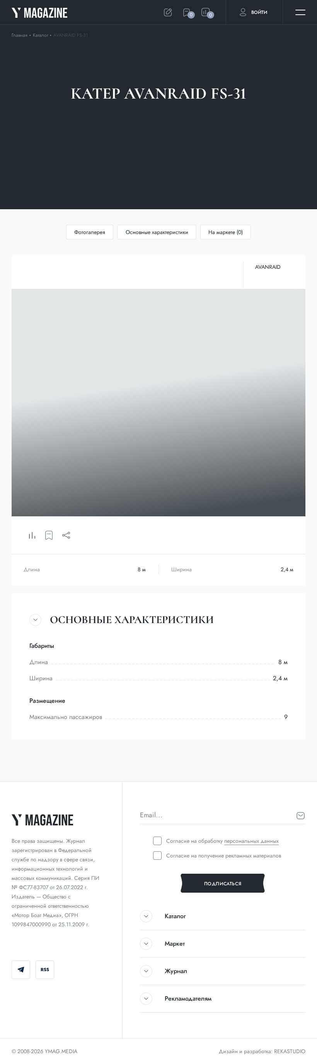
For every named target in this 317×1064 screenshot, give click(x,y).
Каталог (41, 35)
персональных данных (251, 841)
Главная (19, 35)
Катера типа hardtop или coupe (123, 119)
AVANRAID (268, 267)
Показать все (204, 119)
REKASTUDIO (289, 1051)
